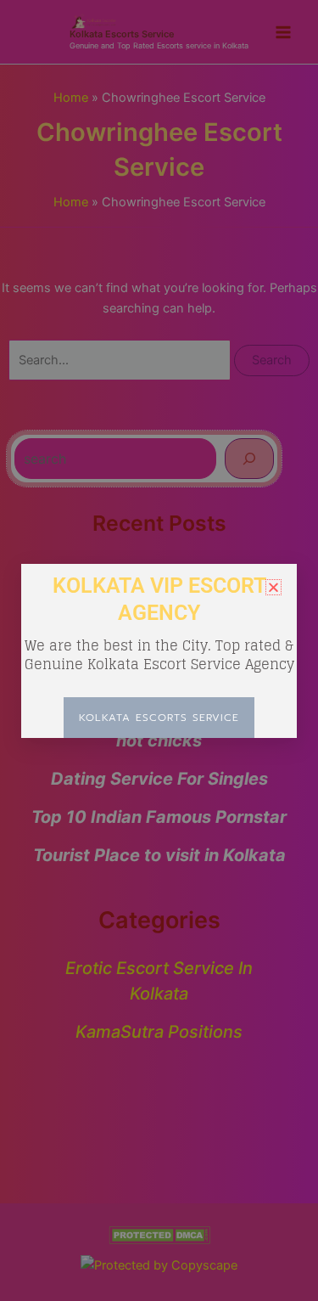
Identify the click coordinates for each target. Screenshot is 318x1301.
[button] (273, 587)
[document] (159, 650)
